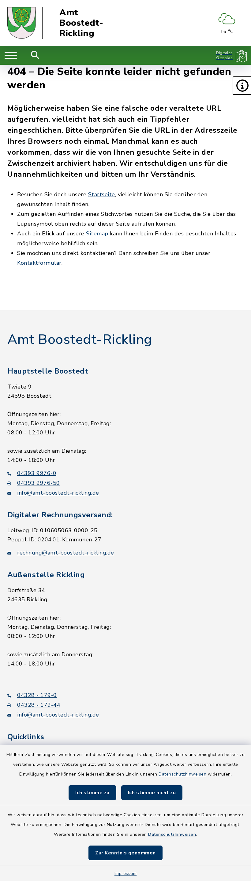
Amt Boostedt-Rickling (81, 23)
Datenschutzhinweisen (182, 774)
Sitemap (97, 233)
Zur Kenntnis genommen (125, 853)
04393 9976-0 (36, 473)
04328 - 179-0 (37, 695)
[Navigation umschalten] (10, 55)
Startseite (101, 194)
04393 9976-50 (38, 483)
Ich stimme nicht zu (152, 792)
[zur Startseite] (25, 23)
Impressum (125, 873)
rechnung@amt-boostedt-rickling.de (65, 552)
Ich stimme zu (92, 792)
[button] (242, 85)
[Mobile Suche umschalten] (35, 55)
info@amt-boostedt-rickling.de (58, 492)
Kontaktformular (39, 263)
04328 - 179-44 (38, 705)
